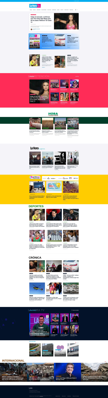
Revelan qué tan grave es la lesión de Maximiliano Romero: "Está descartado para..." (54, 246)
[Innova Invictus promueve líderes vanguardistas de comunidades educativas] (37, 187)
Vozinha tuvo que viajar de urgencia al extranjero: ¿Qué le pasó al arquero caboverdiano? (70, 225)
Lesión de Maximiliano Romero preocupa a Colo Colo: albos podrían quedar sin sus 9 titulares (70, 246)
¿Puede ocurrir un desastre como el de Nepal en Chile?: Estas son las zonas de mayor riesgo (70, 299)
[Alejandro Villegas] (31, 29)
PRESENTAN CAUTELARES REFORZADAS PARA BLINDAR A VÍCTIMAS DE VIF (47, 40)
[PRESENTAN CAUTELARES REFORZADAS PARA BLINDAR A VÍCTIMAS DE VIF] (34, 41)
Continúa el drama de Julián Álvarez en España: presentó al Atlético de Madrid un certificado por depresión (37, 246)
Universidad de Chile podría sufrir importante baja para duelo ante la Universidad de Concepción (54, 225)
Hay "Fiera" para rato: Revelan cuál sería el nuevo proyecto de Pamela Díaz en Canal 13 (64, 90)
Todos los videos (76, 310)
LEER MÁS (68, 47)
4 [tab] (77, 150)
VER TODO (77, 76)
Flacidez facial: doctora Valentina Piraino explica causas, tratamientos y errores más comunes (72, 167)
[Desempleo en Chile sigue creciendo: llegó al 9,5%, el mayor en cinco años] (54, 288)
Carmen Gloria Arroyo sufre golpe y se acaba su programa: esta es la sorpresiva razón (74, 90)
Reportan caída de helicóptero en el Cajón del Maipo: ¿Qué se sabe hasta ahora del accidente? (37, 299)
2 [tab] (76, 150)
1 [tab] (75, 150)
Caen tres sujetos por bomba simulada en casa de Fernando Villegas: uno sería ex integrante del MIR (73, 59)
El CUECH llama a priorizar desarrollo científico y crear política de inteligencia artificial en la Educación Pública (53, 277)
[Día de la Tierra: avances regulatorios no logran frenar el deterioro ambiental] (47, 123)
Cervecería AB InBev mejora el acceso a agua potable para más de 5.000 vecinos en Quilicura (60, 131)
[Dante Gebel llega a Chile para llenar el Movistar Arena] (27, 372)
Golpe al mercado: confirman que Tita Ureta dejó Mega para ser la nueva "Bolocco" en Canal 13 (41, 19)
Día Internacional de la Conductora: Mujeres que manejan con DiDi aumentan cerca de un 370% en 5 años (34, 167)
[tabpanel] (35, 161)
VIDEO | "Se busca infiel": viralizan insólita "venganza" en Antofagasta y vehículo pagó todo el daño (73, 40)
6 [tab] (78, 150)
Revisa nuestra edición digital (46, 47)
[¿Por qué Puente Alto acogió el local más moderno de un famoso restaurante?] (35, 123)
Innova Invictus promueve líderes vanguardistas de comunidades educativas (37, 197)
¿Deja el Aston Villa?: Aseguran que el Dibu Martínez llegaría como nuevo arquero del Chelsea (47, 59)
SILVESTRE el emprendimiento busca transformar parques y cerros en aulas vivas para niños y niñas (71, 197)
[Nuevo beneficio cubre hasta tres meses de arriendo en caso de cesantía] (73, 349)
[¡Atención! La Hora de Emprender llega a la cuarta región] (54, 187)
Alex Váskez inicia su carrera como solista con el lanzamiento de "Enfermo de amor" (55, 103)
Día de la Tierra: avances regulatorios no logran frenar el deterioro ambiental (47, 131)
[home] (35, 5)
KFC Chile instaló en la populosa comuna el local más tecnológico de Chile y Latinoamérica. (35, 134)
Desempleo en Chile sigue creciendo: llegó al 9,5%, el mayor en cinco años (53, 299)
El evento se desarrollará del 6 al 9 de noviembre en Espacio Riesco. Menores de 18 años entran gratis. (73, 135)
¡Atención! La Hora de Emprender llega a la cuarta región (53, 196)
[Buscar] (77, 9)
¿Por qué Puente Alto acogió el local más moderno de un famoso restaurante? (34, 131)
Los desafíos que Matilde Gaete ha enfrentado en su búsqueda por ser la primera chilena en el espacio (47, 167)
